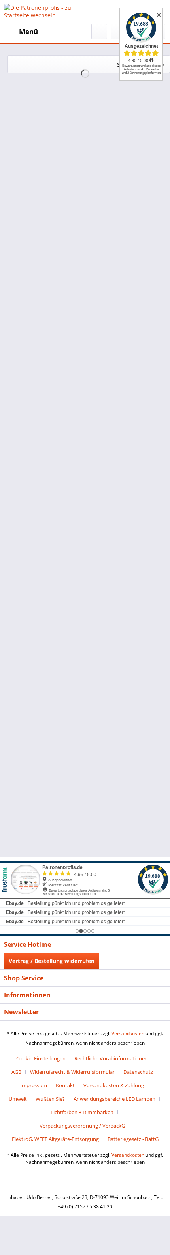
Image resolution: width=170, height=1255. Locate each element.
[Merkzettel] (119, 31)
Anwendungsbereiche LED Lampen (114, 1098)
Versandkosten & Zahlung (113, 1085)
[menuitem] (21, 31)
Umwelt (18, 1098)
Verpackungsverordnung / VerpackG (82, 1125)
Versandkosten (127, 1033)
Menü (28, 31)
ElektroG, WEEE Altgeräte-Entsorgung (55, 1139)
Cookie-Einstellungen (41, 1058)
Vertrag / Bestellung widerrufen (51, 961)
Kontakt (65, 1085)
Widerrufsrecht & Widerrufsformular (72, 1071)
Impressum (33, 1085)
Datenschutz (138, 1071)
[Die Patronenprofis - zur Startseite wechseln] (44, 12)
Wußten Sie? (50, 1098)
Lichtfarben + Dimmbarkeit (82, 1112)
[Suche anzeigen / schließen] (99, 31)
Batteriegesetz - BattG (133, 1139)
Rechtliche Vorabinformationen (111, 1058)
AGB (16, 1071)
